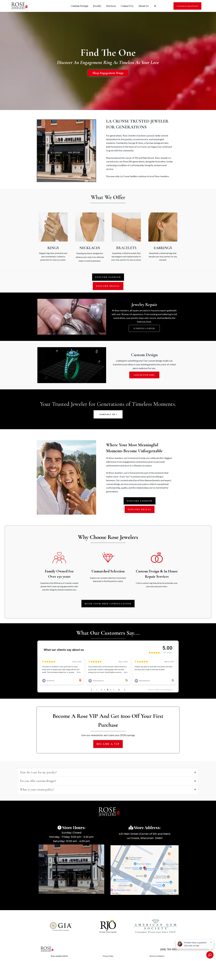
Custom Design (79, 6)
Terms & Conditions (156, 956)
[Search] (155, 6)
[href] (144, 870)
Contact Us (127, 6)
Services (111, 6)
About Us (143, 6)
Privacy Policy (108, 956)
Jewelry (97, 6)
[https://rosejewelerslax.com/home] (18, 6)
